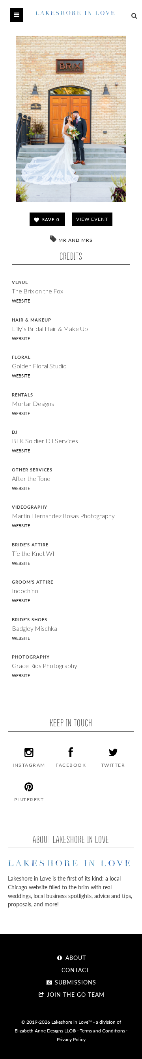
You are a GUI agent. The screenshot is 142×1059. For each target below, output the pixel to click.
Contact (75, 970)
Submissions (74, 982)
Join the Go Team (75, 994)
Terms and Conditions (102, 1030)
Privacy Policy (71, 1039)
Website (21, 301)
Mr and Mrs (75, 240)
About (75, 957)
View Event (92, 219)
